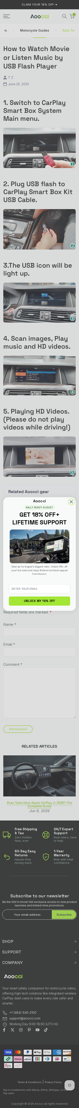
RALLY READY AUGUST (39, 507)
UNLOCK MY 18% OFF (39, 601)
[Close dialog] (71, 502)
